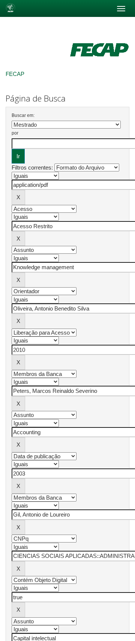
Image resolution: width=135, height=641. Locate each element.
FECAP (15, 74)
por (15, 133)
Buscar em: (23, 115)
